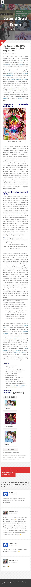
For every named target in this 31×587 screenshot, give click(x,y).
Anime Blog (14, 455)
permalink (16, 459)
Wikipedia (23, 385)
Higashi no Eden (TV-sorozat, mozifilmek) (9, 425)
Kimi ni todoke (18, 356)
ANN (12, 385)
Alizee (23, 582)
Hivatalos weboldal (11, 387)
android (21, 455)
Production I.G (7, 64)
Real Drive (18, 214)
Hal (21, 60)
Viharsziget (11, 89)
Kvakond (20, 98)
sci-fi (20, 457)
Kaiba (24, 337)
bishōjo (24, 455)
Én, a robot (21, 89)
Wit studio (10, 459)
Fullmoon (14, 53)
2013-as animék (8, 455)
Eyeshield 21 (17, 350)
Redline (5, 98)
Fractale (12, 337)
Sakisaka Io (10, 73)
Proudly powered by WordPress (8, 582)
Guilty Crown (18, 337)
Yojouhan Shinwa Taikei (11, 339)
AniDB (20, 387)
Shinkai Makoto (11, 79)
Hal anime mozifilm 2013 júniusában (9, 443)
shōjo (22, 457)
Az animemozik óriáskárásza (8, 407)
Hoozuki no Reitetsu (19, 352)
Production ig (10, 457)
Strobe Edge (9, 75)
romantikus (15, 457)
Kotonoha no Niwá (21, 79)
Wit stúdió (20, 64)
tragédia (5, 459)
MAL (17, 385)
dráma (4, 457)
